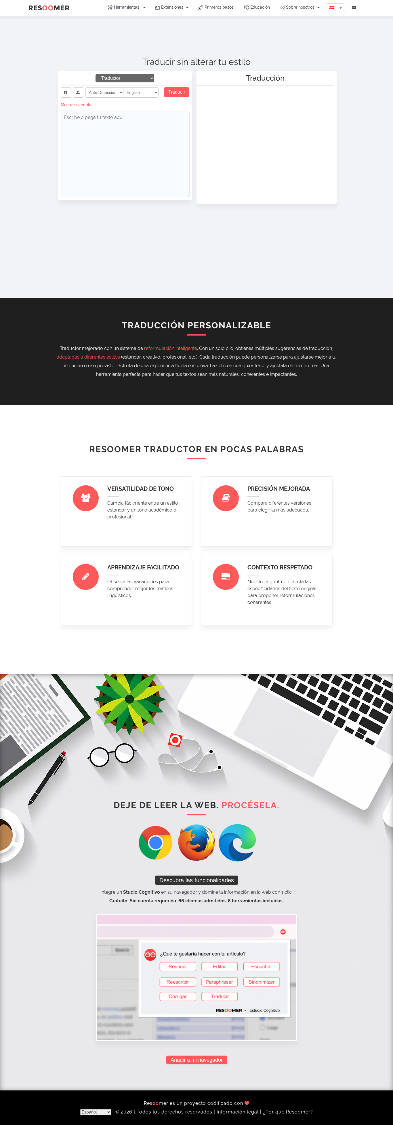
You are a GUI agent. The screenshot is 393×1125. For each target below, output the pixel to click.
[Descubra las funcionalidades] (196, 977)
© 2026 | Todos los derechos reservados (164, 1112)
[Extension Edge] (237, 842)
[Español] (335, 7)
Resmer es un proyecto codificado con (194, 1103)
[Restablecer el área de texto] (66, 92)
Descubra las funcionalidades (196, 880)
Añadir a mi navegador (197, 1060)
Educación (259, 7)
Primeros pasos (218, 7)
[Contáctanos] (354, 7)
